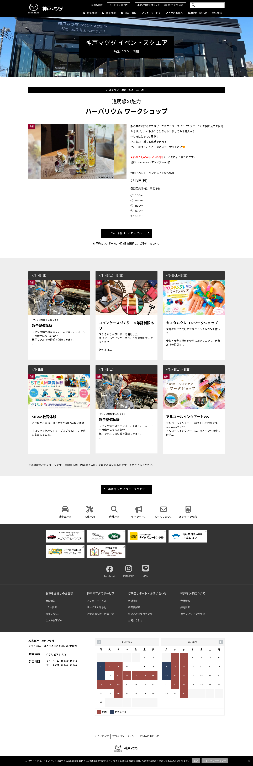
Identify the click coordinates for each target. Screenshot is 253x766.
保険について (53, 613)
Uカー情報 (130, 13)
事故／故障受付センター (141, 613)
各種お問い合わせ (197, 13)
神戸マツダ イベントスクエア (126, 489)
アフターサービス (151, 13)
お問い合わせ (135, 620)
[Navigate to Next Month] (221, 642)
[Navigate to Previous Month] (99, 642)
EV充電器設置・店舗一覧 (100, 613)
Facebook (109, 575)
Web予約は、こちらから (126, 233)
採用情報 (217, 13)
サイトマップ (101, 736)
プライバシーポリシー (124, 736)
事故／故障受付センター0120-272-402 (160, 5)
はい (195, 760)
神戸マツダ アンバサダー (193, 613)
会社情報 (185, 600)
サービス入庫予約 (119, 5)
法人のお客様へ (174, 13)
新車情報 (111, 13)
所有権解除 (97, 5)
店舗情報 (92, 13)
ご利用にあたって (149, 736)
